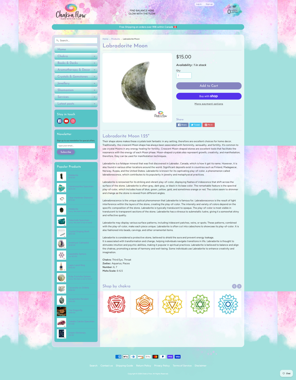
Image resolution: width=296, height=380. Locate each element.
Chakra (78, 57)
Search (93, 365)
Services (78, 97)
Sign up (209, 4)
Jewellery (78, 84)
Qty (178, 70)
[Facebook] (59, 121)
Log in (198, 4)
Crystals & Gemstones (78, 77)
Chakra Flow (147, 374)
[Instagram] (73, 121)
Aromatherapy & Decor (78, 70)
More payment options (209, 103)
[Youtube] (66, 121)
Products (115, 39)
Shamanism (78, 91)
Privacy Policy (162, 365)
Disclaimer (200, 365)
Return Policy (143, 365)
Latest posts (78, 104)
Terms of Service (182, 365)
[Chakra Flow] (71, 12)
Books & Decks (78, 64)
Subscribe (66, 152)
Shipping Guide (124, 365)
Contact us (107, 365)
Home (62, 49)
